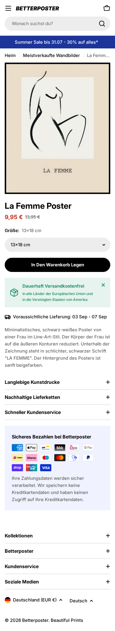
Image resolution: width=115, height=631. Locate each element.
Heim (10, 55)
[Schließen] (103, 285)
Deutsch (78, 601)
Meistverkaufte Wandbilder (51, 55)
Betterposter (35, 620)
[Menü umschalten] (8, 8)
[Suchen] (102, 23)
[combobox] (57, 24)
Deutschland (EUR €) (35, 600)
